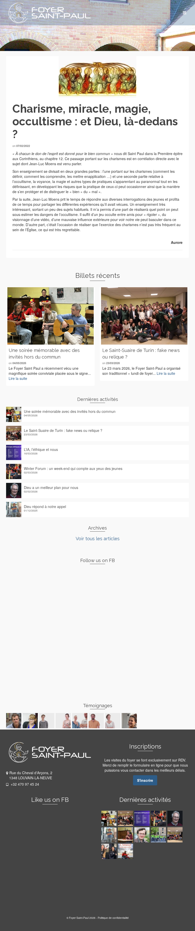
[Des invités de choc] (175, 834)
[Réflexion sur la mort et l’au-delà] (142, 834)
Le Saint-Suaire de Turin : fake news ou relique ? (63, 430)
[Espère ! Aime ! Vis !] (126, 851)
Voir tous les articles (98, 538)
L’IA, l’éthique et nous (41, 449)
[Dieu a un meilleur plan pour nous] (175, 818)
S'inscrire (145, 780)
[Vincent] (97, 720)
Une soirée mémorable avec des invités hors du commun (70, 411)
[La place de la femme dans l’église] (126, 834)
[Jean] (47, 720)
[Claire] (113, 720)
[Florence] (64, 720)
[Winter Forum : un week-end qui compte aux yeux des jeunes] (159, 818)
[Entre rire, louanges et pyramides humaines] (159, 834)
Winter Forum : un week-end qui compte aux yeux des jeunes (73, 468)
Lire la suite (18, 378)
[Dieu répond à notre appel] (109, 834)
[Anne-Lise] (31, 720)
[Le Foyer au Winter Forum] (109, 851)
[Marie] (80, 720)
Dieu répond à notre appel (45, 506)
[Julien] (14, 720)
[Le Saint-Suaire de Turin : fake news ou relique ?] (144, 316)
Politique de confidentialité (113, 918)
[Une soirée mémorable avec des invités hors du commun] (50, 316)
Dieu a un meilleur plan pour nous (51, 487)
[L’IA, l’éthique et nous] (142, 818)
